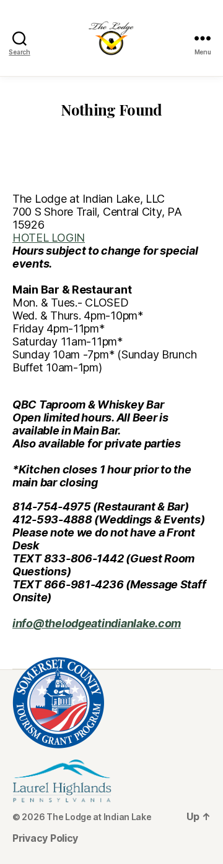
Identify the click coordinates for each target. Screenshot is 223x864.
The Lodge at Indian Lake (99, 816)
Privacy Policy (45, 838)
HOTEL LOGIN (48, 237)
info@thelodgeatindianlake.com (96, 623)
